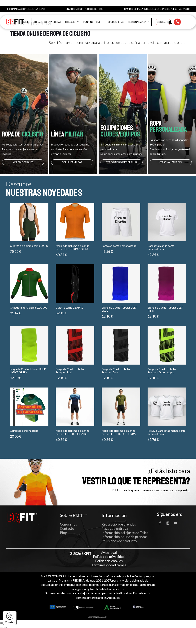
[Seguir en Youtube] (175, 523)
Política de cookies (109, 561)
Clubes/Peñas (116, 21)
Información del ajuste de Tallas (124, 533)
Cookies (10, 622)
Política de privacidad (109, 557)
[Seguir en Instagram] (168, 523)
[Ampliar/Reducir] (1, 623)
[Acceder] (170, 22)
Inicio (26, 21)
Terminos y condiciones (108, 565)
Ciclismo (70, 21)
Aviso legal (109, 553)
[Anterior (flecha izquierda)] (1, 627)
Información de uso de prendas (124, 537)
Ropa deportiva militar (47, 21)
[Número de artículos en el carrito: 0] (177, 22)
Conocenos (68, 524)
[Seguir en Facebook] (160, 523)
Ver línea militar (72, 162)
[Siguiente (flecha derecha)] (5, 627)
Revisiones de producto (119, 541)
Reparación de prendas (118, 524)
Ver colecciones (23, 162)
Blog (63, 533)
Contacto (163, 21)
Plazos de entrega (114, 528)
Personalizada (137, 21)
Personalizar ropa (170, 162)
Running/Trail (91, 21)
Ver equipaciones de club (121, 162)
